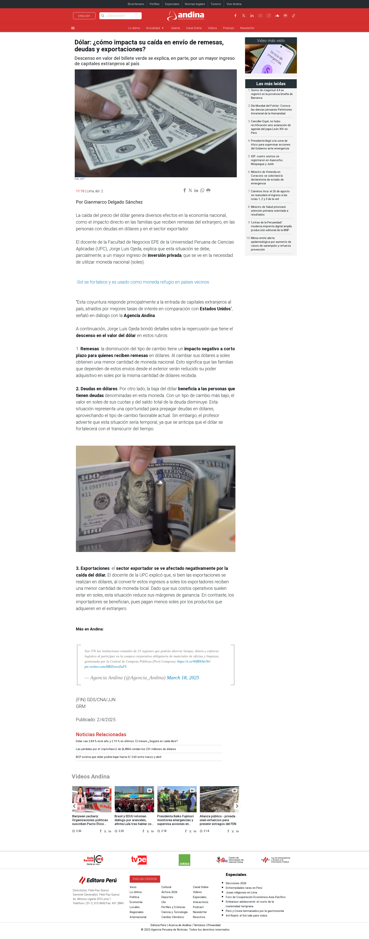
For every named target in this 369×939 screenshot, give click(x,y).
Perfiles (155, 4)
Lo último (134, 28)
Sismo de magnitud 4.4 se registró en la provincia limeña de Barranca (272, 94)
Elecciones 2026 (236, 883)
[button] (74, 806)
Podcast (228, 28)
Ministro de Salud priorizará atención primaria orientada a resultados (269, 210)
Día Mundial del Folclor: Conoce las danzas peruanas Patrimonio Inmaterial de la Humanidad (271, 109)
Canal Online (194, 28)
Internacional (138, 917)
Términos (199, 925)
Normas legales (195, 4)
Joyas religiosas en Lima (241, 892)
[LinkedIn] (252, 15)
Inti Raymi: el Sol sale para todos (246, 915)
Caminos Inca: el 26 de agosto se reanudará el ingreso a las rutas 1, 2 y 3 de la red (270, 195)
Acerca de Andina (180, 925)
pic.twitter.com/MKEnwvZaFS (105, 666)
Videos (212, 28)
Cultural (166, 887)
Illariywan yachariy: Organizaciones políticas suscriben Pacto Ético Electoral (90, 821)
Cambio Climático (172, 917)
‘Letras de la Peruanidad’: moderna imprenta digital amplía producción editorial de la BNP (271, 226)
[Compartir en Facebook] (101, 830)
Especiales (172, 4)
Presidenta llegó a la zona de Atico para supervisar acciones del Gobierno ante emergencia (270, 144)
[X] (244, 15)
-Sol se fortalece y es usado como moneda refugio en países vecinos (142, 282)
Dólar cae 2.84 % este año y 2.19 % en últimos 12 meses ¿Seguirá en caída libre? (127, 741)
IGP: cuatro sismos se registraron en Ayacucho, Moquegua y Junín (267, 160)
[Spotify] (285, 15)
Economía (136, 902)
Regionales (137, 912)
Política (134, 897)
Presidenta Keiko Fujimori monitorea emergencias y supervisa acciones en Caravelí (175, 821)
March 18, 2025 (183, 677)
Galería (175, 28)
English (84, 15)
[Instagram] (269, 15)
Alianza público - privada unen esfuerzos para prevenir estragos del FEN (218, 820)
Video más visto (271, 40)
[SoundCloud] (277, 15)
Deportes (167, 897)
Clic (163, 902)
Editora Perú (158, 925)
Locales (135, 907)
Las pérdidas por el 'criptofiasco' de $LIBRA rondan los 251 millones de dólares (126, 749)
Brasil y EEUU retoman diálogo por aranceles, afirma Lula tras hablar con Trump (134, 821)
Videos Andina (91, 776)
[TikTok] (294, 15)
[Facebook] (235, 15)
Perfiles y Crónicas (173, 907)
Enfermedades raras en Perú (244, 888)
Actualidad (155, 28)
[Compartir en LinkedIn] (110, 830)
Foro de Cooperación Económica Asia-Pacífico (256, 897)
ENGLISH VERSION (145, 879)
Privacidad (214, 925)
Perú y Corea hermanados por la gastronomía (255, 911)
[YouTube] (260, 15)
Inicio (133, 887)
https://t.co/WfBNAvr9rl (193, 661)
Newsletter (247, 28)
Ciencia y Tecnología (174, 912)
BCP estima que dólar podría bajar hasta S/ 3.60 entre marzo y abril (118, 757)
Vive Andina (234, 4)
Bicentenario (136, 4)
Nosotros (199, 917)
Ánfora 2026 (169, 892)
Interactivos (200, 902)
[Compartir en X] (106, 830)
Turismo (216, 4)
